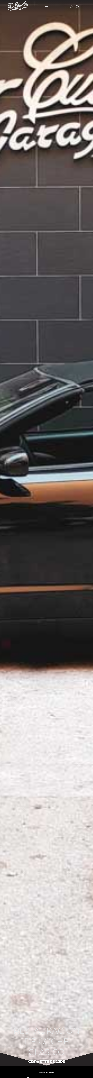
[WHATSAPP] (71, 6)
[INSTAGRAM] (77, 6)
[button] (46, 7)
